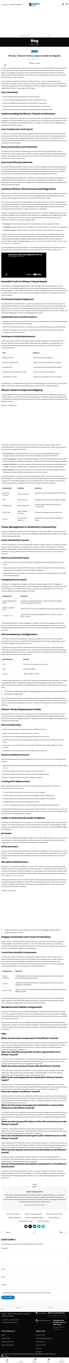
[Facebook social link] (30, 1)
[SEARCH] (49, 36)
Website (4, 1284)
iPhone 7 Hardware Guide (54, 1214)
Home (31, 44)
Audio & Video (5, 1338)
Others (37, 44)
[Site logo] (35, 4)
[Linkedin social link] (34, 1)
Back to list (34, 1232)
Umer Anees (39, 1354)
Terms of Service (41, 1345)
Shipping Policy (40, 1341)
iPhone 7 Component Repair (33, 1214)
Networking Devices (7, 1345)
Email (3, 1277)
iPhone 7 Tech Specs (43, 1221)
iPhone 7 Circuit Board (13, 1214)
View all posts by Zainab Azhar (34, 1205)
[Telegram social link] (39, 1)
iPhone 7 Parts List (54, 1217)
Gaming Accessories (7, 1341)
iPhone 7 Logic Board (15, 1217)
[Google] (17, 1307)
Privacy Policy (40, 1335)
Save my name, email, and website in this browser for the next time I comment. (27, 1293)
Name (3, 1269)
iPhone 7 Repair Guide (25, 1221)
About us (38, 1348)
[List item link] (17, 1322)
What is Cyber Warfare (56, 1313)
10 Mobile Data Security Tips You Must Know (59, 1322)
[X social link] (32, 1)
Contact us (39, 1351)
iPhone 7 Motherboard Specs (35, 1217)
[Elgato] (51, 1307)
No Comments (61, 1316)
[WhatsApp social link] (36, 1)
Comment (4, 1248)
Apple (3, 1335)
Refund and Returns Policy (44, 1338)
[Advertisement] (34, 20)
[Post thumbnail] (41, 1314)
